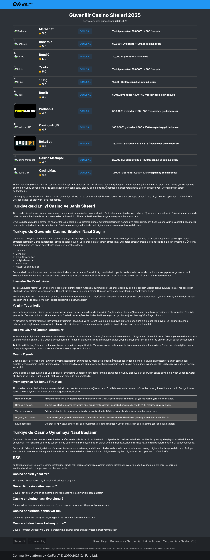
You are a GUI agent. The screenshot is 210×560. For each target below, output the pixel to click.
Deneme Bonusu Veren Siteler (100, 548)
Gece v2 (19, 541)
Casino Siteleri (169, 548)
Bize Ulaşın (100, 541)
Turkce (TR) (37, 541)
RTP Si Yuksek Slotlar (131, 548)
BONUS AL (85, 31)
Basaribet (46, 548)
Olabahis (38, 548)
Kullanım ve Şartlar (123, 541)
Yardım (168, 541)
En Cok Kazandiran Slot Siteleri (152, 548)
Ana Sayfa (182, 541)
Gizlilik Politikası (149, 541)
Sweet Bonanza (82, 548)
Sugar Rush (70, 548)
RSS (193, 541)
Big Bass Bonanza (58, 548)
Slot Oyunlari (117, 548)
